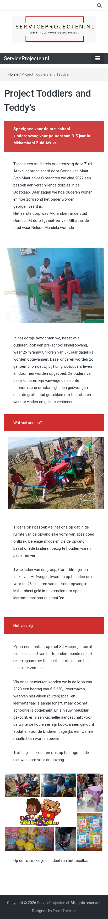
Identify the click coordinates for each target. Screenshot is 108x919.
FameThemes (64, 911)
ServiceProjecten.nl (26, 58)
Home (13, 74)
